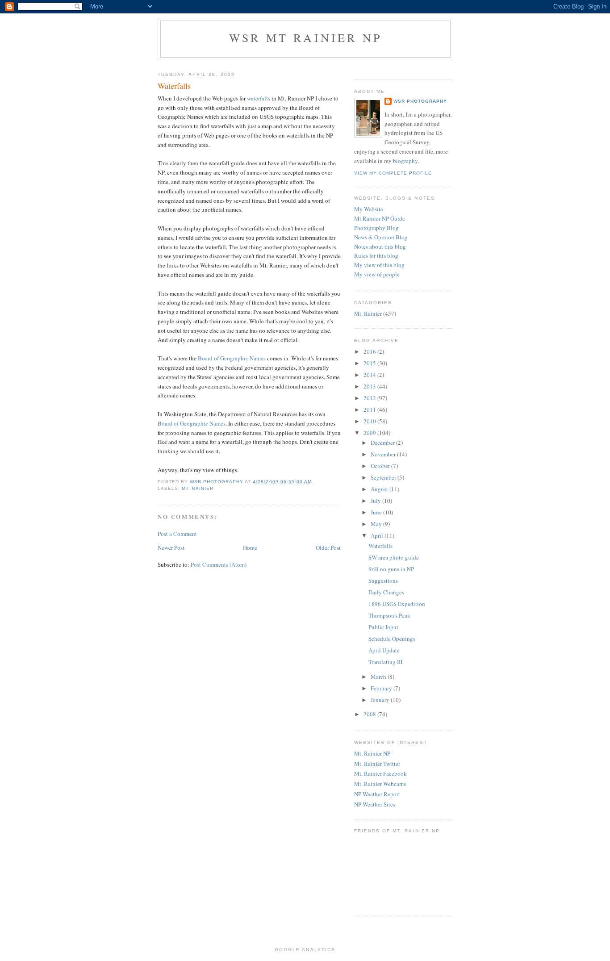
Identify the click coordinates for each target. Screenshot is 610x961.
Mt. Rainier (197, 488)
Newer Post (171, 547)
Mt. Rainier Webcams (380, 784)
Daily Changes (386, 592)
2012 (370, 398)
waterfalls (258, 98)
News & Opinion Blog (381, 237)
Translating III (385, 662)
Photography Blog (376, 228)
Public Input (383, 627)
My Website (368, 209)
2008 (370, 714)
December (383, 443)
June (377, 512)
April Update (384, 650)
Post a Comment (177, 534)
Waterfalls (380, 546)
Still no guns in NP (391, 569)
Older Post (328, 547)
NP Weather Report (377, 794)
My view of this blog (379, 265)
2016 (370, 351)
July (376, 501)
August (380, 489)
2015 (370, 363)
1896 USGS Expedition (396, 604)
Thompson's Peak (389, 615)
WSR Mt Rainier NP (305, 37)
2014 (370, 375)
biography (405, 161)
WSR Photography (420, 101)
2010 (370, 421)
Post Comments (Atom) (219, 564)
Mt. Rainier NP (372, 753)
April (377, 535)
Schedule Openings (391, 639)
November (384, 454)
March (379, 677)
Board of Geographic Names (232, 358)
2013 (370, 386)
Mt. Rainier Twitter (377, 764)
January (381, 700)
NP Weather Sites (374, 804)
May (377, 524)
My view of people (377, 274)
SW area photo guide (393, 557)
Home (250, 547)
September (384, 477)
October (381, 466)
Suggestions (383, 581)
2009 (370, 433)
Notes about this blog (380, 246)
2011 (370, 409)
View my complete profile (393, 173)
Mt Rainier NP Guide (379, 218)
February (382, 688)
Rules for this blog (376, 255)
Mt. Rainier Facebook (380, 773)
